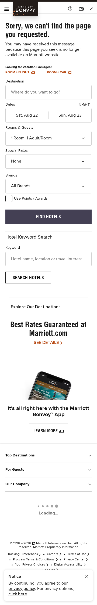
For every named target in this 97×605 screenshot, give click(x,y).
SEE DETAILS (46, 342)
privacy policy (21, 588)
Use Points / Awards (31, 198)
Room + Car (57, 72)
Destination (14, 81)
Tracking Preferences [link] (23, 554)
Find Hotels (48, 216)
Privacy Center (74, 559)
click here (17, 594)
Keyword (12, 248)
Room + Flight (17, 72)
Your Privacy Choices (30, 564)
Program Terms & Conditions (33, 559)
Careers (52, 554)
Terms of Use (76, 554)
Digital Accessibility (68, 564)
